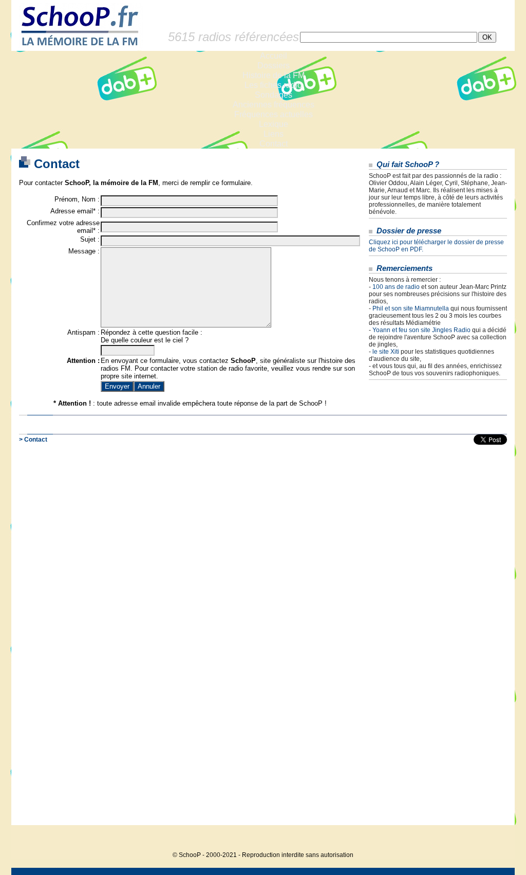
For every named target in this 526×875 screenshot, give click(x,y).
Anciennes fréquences (273, 104)
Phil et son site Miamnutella (410, 308)
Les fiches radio (273, 85)
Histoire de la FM (273, 75)
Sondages (273, 94)
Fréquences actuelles (273, 114)
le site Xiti (385, 351)
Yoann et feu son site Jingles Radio (421, 330)
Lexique (273, 124)
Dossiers (273, 65)
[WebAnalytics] (494, 839)
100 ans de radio (396, 286)
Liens (274, 134)
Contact (273, 143)
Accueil (273, 55)
